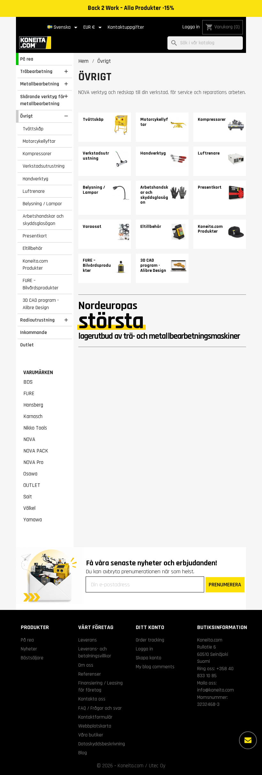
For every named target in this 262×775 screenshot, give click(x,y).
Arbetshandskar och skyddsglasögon (43, 220)
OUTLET (31, 485)
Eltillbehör (32, 248)
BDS (28, 382)
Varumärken (38, 372)
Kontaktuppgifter (126, 27)
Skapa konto (148, 658)
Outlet (27, 345)
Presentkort (35, 236)
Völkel (29, 508)
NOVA (29, 439)
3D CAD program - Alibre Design (41, 304)
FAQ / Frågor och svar (100, 708)
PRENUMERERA (225, 584)
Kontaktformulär (95, 717)
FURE (29, 393)
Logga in (191, 27)
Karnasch (32, 416)
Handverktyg (35, 179)
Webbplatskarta (94, 726)
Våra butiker (90, 735)
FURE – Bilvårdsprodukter (40, 284)
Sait (27, 496)
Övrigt (26, 116)
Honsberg (33, 405)
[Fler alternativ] (248, 740)
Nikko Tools (35, 427)
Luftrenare (34, 191)
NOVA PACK (35, 450)
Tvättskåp (33, 129)
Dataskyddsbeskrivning (101, 744)
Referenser (89, 674)
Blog (82, 753)
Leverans (87, 640)
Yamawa (32, 519)
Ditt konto (150, 627)
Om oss (85, 665)
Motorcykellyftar (39, 141)
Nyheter (29, 649)
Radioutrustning (37, 320)
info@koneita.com (215, 690)
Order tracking (150, 640)
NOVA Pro (33, 462)
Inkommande (33, 332)
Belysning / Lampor (42, 203)
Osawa (30, 473)
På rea (26, 59)
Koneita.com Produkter (35, 265)
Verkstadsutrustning (44, 166)
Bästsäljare (32, 658)
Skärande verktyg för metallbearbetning (42, 100)
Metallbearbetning (39, 84)
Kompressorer (37, 153)
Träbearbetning (36, 71)
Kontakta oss (91, 699)
